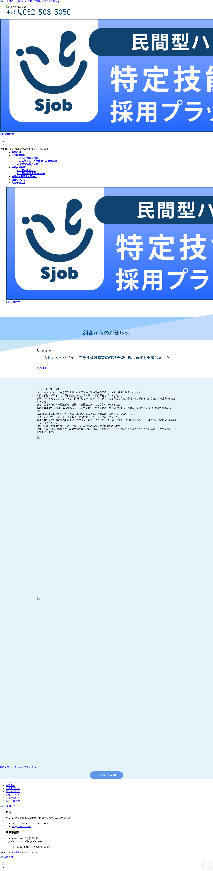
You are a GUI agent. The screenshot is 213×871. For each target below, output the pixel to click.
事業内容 (10, 785)
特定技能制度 (13, 791)
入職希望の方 (13, 797)
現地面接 (41, 368)
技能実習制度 (13, 788)
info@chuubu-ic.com (21, 826)
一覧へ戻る (18, 767)
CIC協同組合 (15, 852)
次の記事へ (30, 767)
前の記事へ (6, 767)
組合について (13, 794)
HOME (9, 782)
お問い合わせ (13, 800)
